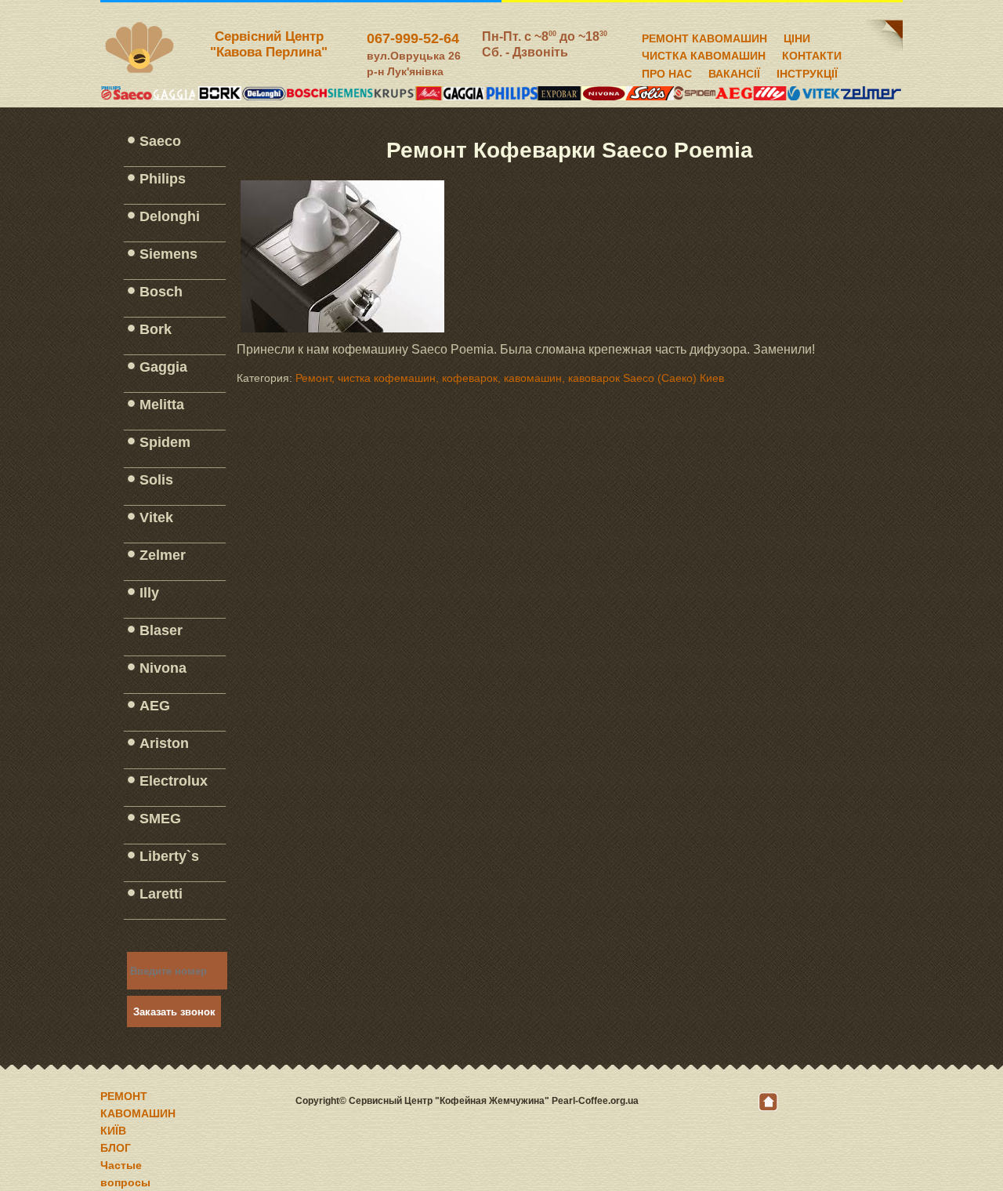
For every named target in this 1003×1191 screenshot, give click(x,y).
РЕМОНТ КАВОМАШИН (704, 36)
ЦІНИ (797, 36)
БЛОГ (115, 1148)
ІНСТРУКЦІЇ (807, 71)
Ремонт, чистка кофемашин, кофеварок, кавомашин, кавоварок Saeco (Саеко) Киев (509, 378)
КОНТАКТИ (812, 53)
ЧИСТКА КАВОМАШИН (704, 53)
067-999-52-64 (413, 38)
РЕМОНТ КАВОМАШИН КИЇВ (138, 1113)
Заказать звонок (174, 1012)
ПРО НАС (667, 71)
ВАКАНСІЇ (734, 71)
